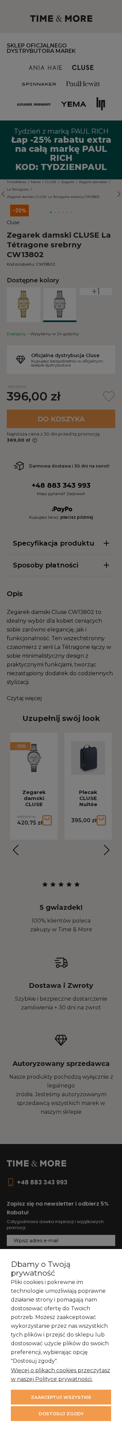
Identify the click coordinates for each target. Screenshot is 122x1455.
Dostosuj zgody (61, 1413)
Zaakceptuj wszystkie (61, 1397)
